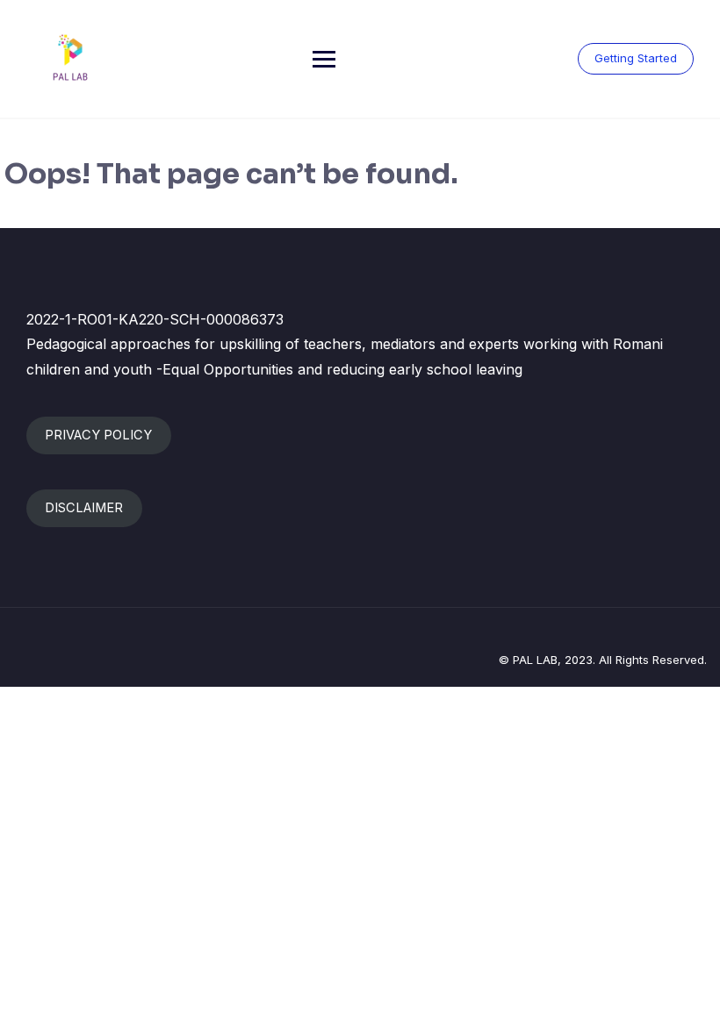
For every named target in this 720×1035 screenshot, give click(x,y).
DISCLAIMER (84, 508)
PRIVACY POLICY (98, 435)
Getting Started (635, 58)
